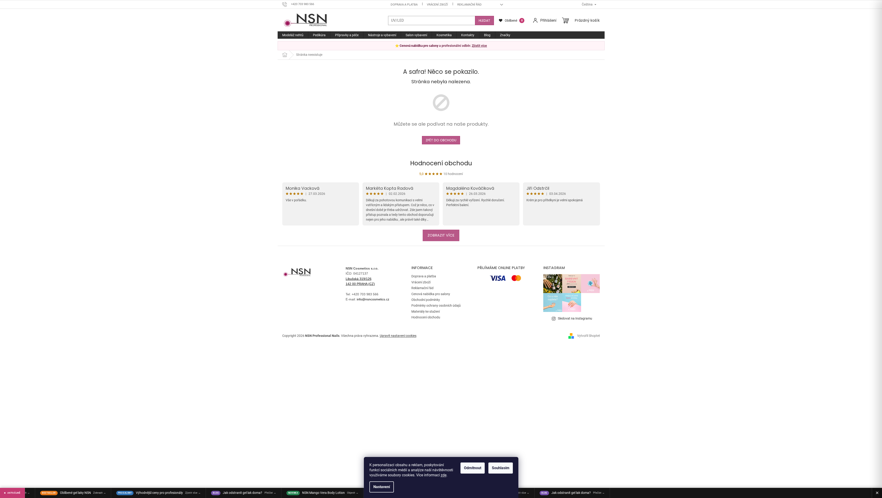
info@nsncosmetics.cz (373, 299)
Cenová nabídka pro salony (430, 294)
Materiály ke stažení (425, 311)
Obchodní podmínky (425, 300)
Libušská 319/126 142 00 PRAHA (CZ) (360, 281)
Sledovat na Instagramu (575, 318)
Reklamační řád (469, 4)
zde (443, 475)
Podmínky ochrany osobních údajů (436, 305)
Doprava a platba (404, 4)
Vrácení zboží (437, 4)
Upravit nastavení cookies (398, 336)
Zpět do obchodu (441, 140)
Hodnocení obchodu (441, 163)
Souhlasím (500, 468)
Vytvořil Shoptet (588, 336)
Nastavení (381, 487)
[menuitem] (293, 35)
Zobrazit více (441, 235)
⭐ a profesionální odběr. (441, 45)
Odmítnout (472, 468)
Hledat (484, 20)
